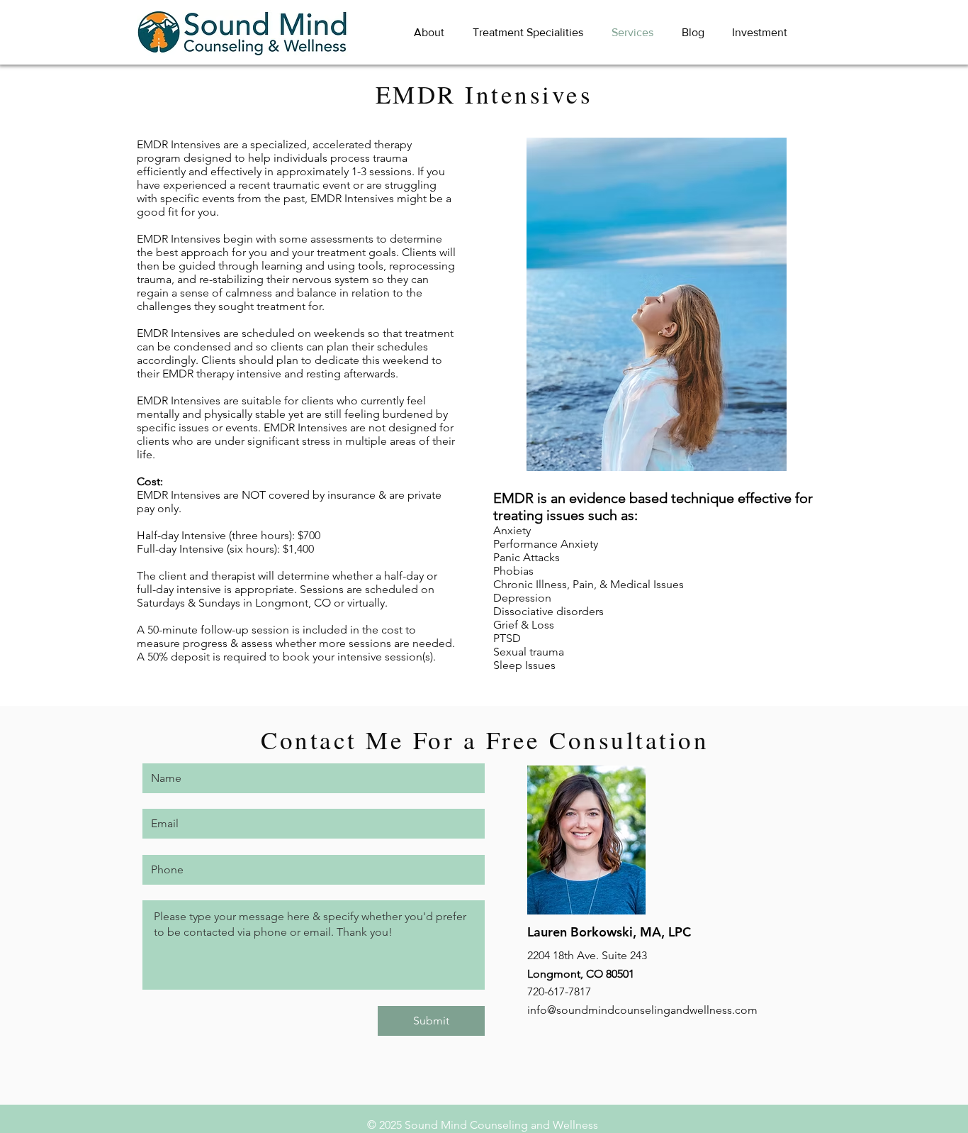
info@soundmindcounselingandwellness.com (642, 1010)
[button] (429, 32)
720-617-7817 (559, 991)
